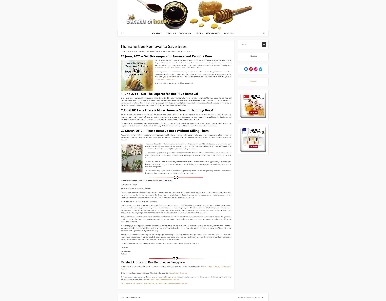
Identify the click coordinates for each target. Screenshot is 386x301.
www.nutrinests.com (168, 79)
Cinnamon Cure (213, 33)
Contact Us (253, 81)
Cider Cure (229, 33)
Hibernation (185, 33)
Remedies (199, 33)
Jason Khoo (137, 297)
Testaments (157, 33)
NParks (176, 114)
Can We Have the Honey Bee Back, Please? (164, 279)
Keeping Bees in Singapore (177, 273)
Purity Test (171, 33)
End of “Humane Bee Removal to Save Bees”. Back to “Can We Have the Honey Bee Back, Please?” (154, 283)
